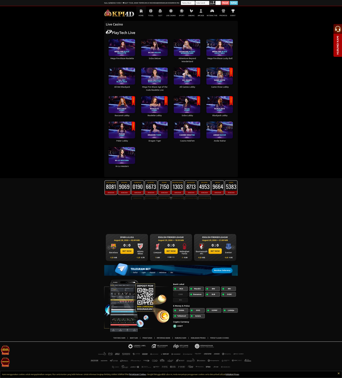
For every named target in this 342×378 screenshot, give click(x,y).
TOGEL (150, 15)
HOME (141, 15)
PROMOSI (223, 15)
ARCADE (201, 15)
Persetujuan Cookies (137, 374)
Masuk (225, 3)
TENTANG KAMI (119, 338)
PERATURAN (147, 338)
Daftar (234, 3)
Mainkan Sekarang (222, 270)
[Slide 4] (173, 257)
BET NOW (127, 251)
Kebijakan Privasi (232, 374)
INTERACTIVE (212, 15)
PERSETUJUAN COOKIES (219, 338)
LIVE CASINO (171, 15)
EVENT (233, 15)
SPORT (181, 15)
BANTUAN (134, 338)
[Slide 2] (170, 257)
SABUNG (191, 15)
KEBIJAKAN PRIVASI (198, 338)
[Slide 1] (168, 257)
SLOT (160, 15)
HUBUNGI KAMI (180, 338)
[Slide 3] (171, 257)
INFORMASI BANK (163, 338)
